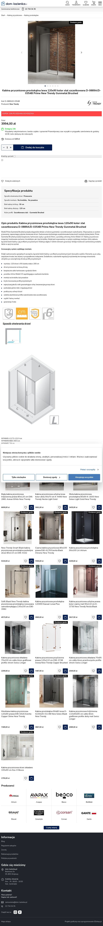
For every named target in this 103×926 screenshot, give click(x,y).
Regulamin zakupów (8, 846)
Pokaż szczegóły (87, 469)
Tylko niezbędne (19, 477)
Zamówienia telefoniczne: (18, 9)
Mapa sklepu (6, 921)
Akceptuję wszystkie (84, 477)
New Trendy (14, 104)
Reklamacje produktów (9, 854)
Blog (3, 841)
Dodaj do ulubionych (12, 181)
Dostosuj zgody (50, 477)
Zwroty (4, 850)
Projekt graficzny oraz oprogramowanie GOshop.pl (83, 921)
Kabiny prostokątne (31, 15)
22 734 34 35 (10, 906)
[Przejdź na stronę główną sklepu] (14, 3)
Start (3, 15)
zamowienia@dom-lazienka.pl (16, 902)
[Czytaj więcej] (51, 827)
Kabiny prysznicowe (14, 15)
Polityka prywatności (9, 858)
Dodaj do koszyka (34, 147)
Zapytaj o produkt (95, 181)
